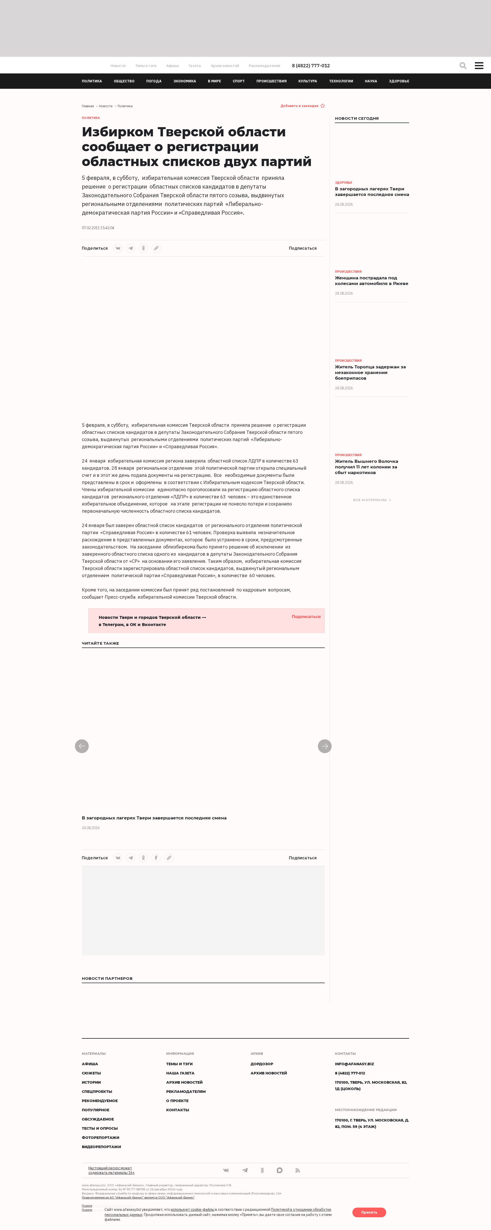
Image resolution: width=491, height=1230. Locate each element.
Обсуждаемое (98, 1119)
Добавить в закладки (299, 106)
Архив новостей (225, 65)
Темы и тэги (146, 65)
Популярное (95, 1109)
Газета (195, 65)
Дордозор (262, 1063)
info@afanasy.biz (354, 1063)
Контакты (177, 1109)
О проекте (177, 1100)
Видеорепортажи (101, 1146)
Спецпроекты (97, 1091)
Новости (118, 65)
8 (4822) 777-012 (311, 66)
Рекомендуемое (100, 1100)
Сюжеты (91, 1073)
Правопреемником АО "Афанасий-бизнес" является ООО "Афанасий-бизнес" (138, 1197)
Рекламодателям (264, 65)
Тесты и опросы (100, 1128)
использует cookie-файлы (192, 1209)
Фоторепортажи (100, 1137)
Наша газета (180, 1073)
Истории (91, 1082)
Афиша (172, 65)
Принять (369, 1212)
